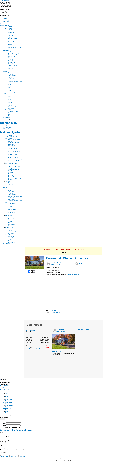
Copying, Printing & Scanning (15, 77)
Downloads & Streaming (13, 31)
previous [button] (29, 348)
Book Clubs (10, 60)
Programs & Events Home (11, 163)
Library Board (5, 448)
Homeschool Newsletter (8, 444)
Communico (72, 458)
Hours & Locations (4, 0)
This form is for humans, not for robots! (11, 450)
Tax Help (10, 90)
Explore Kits (11, 32)
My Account (6, 21)
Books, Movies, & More (10, 28)
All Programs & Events (13, 53)
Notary (9, 87)
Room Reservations (12, 56)
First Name (3, 423)
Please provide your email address (10, 427)
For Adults (10, 57)
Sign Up (2, 419)
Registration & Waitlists (13, 54)
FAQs (9, 99)
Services (5, 71)
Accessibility (66, 458)
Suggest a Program (12, 62)
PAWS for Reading (12, 65)
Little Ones (10, 68)
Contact (5, 18)
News (9, 96)
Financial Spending (12, 106)
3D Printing (10, 74)
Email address (4, 417)
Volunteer (10, 112)
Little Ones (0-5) (5, 434)
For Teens (10, 59)
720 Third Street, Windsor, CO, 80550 (61, 330)
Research (7, 40)
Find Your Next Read (13, 38)
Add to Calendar (55, 266)
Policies (10, 98)
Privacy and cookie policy (57, 458)
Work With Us (11, 102)
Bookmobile (11, 84)
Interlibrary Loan (12, 35)
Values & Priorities (9, 104)
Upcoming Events (9, 51)
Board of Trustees (12, 101)
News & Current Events (13, 48)
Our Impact (10, 105)
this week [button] (37, 348)
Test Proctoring (11, 92)
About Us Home (9, 215)
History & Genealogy (13, 46)
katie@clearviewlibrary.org (72, 274)
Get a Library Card (7, 20)
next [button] (47, 348)
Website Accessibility (5, 389)
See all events (97, 373)
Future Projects (8, 400)
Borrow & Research (8, 26)
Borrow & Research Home (11, 136)
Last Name (3, 425)
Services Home (9, 188)
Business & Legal (12, 44)
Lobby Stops (11, 86)
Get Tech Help (11, 80)
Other (6, 83)
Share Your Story (12, 115)
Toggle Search (6, 117)
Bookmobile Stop (56, 312)
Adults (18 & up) (5, 442)
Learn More (8, 95)
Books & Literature (12, 43)
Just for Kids (8, 66)
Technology (8, 72)
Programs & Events (7, 50)
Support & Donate (9, 109)
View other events (63, 252)
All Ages (54, 310)
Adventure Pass (11, 34)
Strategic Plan (11, 108)
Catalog (10, 29)
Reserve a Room (12, 89)
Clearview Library (4, 25)
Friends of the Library (13, 111)
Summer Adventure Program (14, 63)
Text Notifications (12, 75)
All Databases (11, 41)
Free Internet (11, 78)
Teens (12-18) (5, 440)
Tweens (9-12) (5, 438)
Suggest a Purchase (12, 37)
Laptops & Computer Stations (15, 81)
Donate (9, 114)
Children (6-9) (5, 436)
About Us (5, 93)
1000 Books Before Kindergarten (15, 69)
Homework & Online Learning (15, 47)
